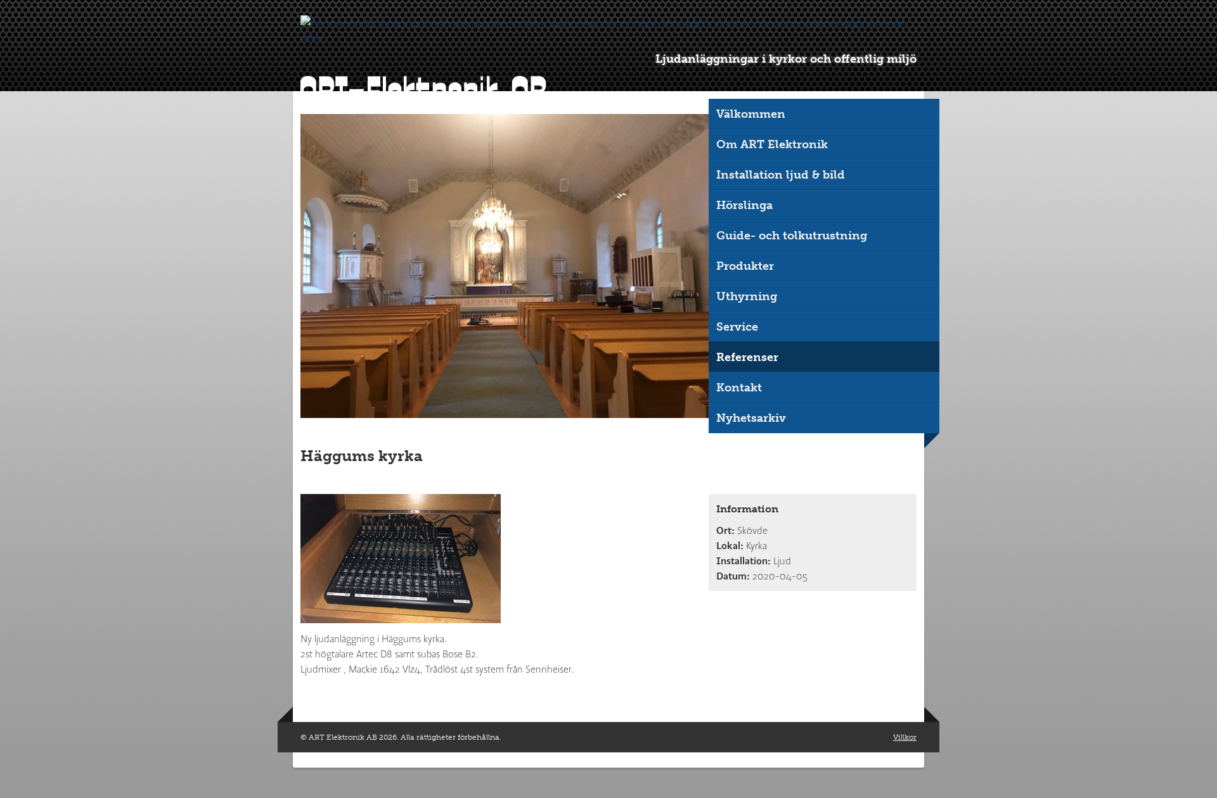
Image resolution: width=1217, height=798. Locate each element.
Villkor (905, 737)
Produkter (745, 266)
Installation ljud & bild (780, 175)
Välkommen (750, 114)
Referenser (747, 357)
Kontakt (739, 388)
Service (737, 327)
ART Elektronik (423, 91)
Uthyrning (746, 296)
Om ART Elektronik (772, 144)
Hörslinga (744, 205)
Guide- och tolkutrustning (791, 236)
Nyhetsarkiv (751, 418)
